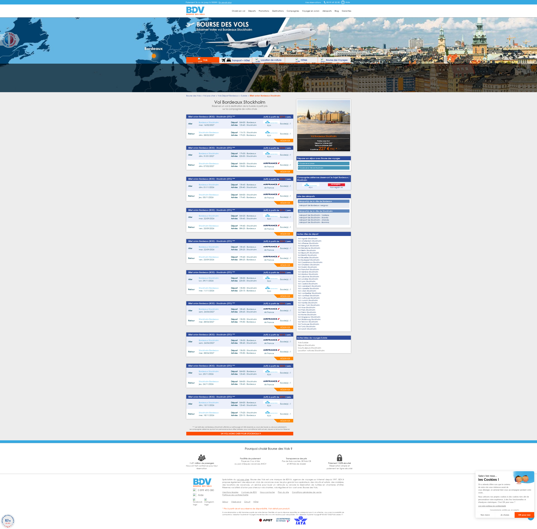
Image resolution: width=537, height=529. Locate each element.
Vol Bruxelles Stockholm (308, 257)
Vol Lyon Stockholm (306, 281)
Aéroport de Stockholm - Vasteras (314, 215)
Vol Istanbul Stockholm (308, 274)
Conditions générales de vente (307, 492)
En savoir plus (225, 2)
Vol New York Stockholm (309, 305)
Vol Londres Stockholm (308, 279)
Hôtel (255, 501)
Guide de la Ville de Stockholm (311, 168)
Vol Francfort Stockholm (308, 269)
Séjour (225, 501)
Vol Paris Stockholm (306, 310)
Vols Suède (303, 342)
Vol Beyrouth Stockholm (308, 253)
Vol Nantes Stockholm (307, 303)
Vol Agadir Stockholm (307, 238)
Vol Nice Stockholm (306, 307)
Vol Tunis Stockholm (306, 326)
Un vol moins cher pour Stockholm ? (241, 433)
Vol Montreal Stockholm (308, 295)
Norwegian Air (336, 187)
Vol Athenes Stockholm (308, 243)
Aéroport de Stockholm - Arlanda (314, 220)
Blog (337, 11)
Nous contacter (267, 492)
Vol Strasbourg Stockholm (309, 319)
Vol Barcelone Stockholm (309, 248)
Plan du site (283, 492)
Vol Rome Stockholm (307, 314)
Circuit (247, 501)
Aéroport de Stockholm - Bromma (314, 222)
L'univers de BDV (249, 492)
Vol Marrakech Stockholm (309, 286)
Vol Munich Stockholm (308, 300)
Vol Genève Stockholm (308, 272)
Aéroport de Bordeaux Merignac (313, 205)
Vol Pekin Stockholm (307, 312)
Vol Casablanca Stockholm (310, 262)
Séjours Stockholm (306, 345)
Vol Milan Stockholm (307, 291)
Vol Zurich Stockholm (307, 329)
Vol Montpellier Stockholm (309, 293)
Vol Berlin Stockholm (307, 250)
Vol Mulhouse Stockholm (309, 298)
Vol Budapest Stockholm (308, 260)
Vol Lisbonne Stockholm (308, 276)
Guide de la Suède (307, 163)
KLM (311, 187)
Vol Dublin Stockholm (307, 267)
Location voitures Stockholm (311, 350)
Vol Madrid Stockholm (308, 284)
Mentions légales (230, 492)
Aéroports (327, 11)
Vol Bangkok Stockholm (308, 245)
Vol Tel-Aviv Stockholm (308, 322)
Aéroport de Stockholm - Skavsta (313, 217)
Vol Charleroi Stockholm (308, 265)
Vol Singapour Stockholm (309, 317)
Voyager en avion (310, 11)
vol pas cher (243, 479)
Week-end (236, 501)
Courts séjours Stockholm (309, 347)
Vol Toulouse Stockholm (308, 324)
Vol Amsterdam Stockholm (309, 241)
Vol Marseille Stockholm (308, 288)
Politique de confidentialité (235, 494)
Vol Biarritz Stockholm (307, 255)
